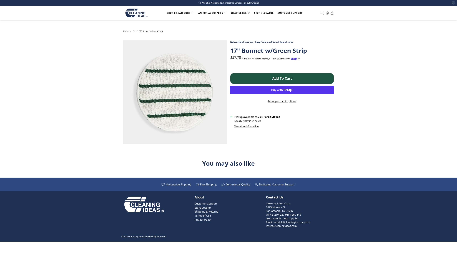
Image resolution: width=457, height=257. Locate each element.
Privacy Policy (203, 219)
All (134, 31)
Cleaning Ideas (136, 236)
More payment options (282, 101)
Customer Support (290, 12)
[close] (453, 3)
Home (126, 31)
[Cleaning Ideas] (136, 13)
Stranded (161, 236)
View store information (246, 126)
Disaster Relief (240, 12)
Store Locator (264, 12)
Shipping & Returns (206, 211)
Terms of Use (203, 215)
